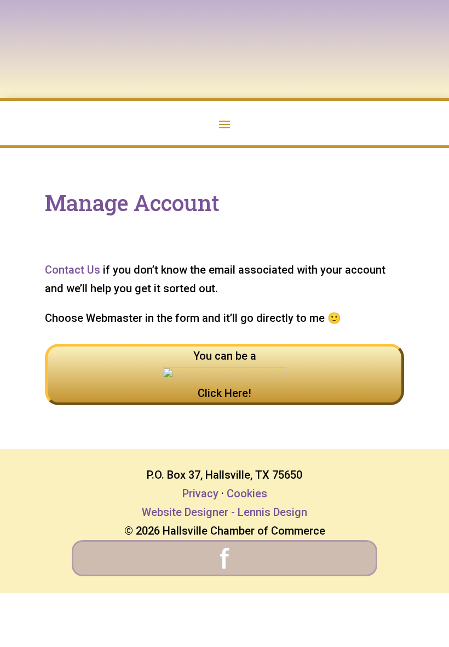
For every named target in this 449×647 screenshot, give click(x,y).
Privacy (200, 493)
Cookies (247, 493)
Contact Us (72, 269)
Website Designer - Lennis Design (224, 512)
